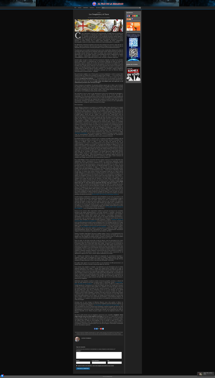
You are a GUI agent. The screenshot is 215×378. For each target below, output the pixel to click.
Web (108, 360)
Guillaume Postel (87, 333)
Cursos (79, 7)
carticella (100, 332)
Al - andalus (97, 332)
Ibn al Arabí (92, 333)
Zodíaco (119, 333)
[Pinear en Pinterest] (101, 329)
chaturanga (104, 332)
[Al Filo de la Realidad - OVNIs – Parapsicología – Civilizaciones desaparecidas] (107, 3)
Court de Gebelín (109, 332)
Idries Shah (96, 333)
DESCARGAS (98, 7)
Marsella (109, 333)
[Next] (139, 73)
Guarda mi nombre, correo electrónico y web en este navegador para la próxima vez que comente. (96, 365)
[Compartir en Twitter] (97, 329)
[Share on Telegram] (103, 329)
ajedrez (94, 332)
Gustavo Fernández (106, 17)
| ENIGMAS (99, 12)
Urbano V (116, 333)
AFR (75, 7)
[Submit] (140, 8)
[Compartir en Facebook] (95, 329)
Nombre (78, 360)
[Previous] (128, 73)
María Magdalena (105, 333)
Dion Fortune (114, 332)
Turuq (114, 333)
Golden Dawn (82, 333)
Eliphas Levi (119, 332)
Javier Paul (100, 333)
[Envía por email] (99, 329)
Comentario (78, 350)
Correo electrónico (95, 360)
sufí (112, 333)
